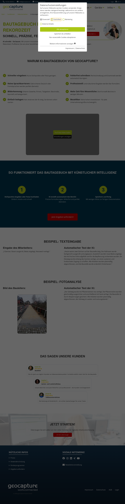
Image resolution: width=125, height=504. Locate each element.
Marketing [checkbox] (68, 19)
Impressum (70, 48)
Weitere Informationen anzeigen (62, 44)
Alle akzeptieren (62, 29)
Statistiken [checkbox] (57, 19)
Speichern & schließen (62, 34)
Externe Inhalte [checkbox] (48, 24)
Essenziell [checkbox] (46, 19)
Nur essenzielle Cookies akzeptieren (62, 37)
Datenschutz (80, 48)
